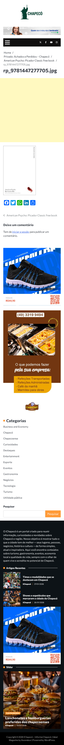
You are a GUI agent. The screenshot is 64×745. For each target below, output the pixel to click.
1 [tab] (53, 675)
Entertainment (11, 456)
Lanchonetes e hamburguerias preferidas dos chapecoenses (28, 720)
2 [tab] (56, 674)
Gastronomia (10, 473)
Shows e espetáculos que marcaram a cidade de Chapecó (40, 597)
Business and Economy (15, 426)
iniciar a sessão (20, 231)
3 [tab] (58, 674)
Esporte (7, 462)
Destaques (9, 450)
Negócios (8, 479)
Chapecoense (10, 438)
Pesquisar (9, 506)
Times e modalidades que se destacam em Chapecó (38, 578)
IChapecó (27, 584)
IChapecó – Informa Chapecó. (38, 737)
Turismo (7, 491)
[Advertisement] (32, 110)
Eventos (7, 468)
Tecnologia (9, 485)
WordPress (49, 740)
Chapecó (8, 432)
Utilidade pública (12, 497)
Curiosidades (10, 444)
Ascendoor (26, 740)
